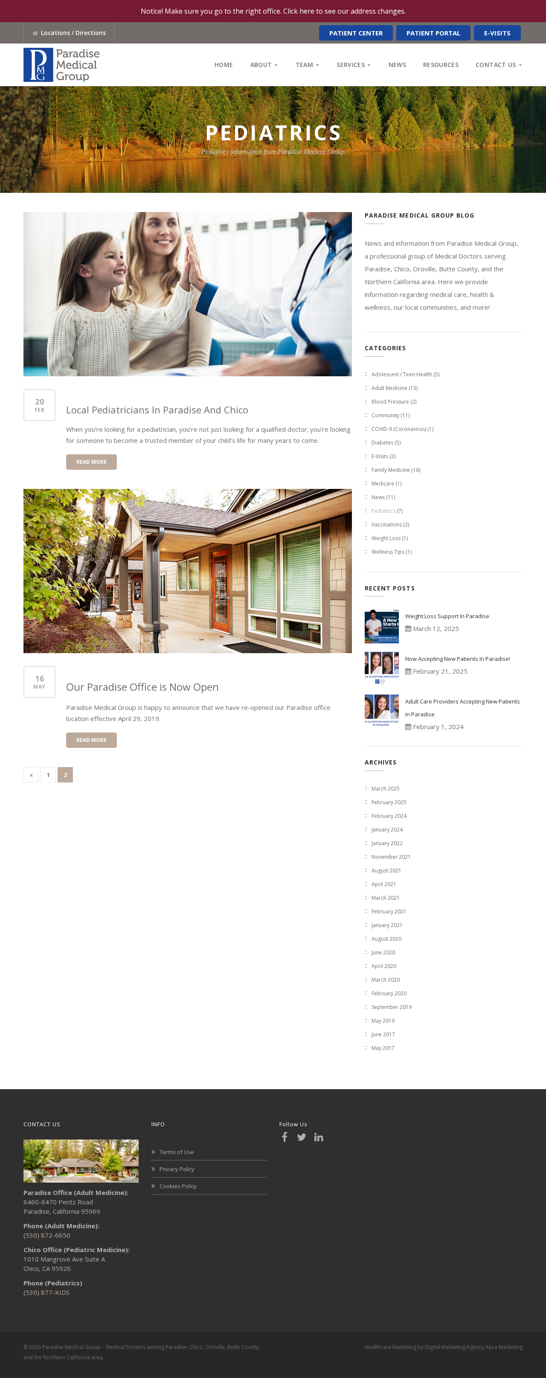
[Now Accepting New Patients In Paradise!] (382, 669)
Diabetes (382, 442)
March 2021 (386, 897)
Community (385, 415)
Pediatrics (383, 511)
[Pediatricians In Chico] (187, 294)
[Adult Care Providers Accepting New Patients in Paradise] (382, 712)
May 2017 (383, 1048)
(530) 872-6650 (46, 1235)
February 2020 (389, 993)
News (378, 497)
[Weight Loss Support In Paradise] (382, 626)
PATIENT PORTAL (433, 33)
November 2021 (391, 857)
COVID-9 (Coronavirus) (399, 429)
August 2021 (386, 870)
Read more (91, 461)
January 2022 (387, 843)
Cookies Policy (178, 1186)
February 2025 (389, 802)
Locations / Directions (73, 33)
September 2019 (392, 1007)
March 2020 (386, 979)
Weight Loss (386, 538)
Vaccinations (387, 524)
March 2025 (386, 788)
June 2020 (383, 952)
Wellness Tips (388, 551)
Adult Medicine (389, 388)
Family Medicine (391, 470)
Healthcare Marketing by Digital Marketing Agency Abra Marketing (444, 1347)
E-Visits (380, 456)
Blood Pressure (390, 401)
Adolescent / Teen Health (402, 374)
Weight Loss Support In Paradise (447, 616)
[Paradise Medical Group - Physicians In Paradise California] (61, 64)
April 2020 (384, 966)
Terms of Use (177, 1152)
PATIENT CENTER (356, 33)
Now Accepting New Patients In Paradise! (457, 659)
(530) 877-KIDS (46, 1292)
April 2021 (384, 884)
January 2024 (387, 829)
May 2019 (383, 1020)
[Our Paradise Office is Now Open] (187, 571)
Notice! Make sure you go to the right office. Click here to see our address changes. (273, 11)
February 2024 (389, 816)
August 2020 (386, 938)
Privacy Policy (177, 1169)
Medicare (383, 483)
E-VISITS (497, 33)
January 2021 (387, 925)
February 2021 (389, 911)
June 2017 (383, 1034)
